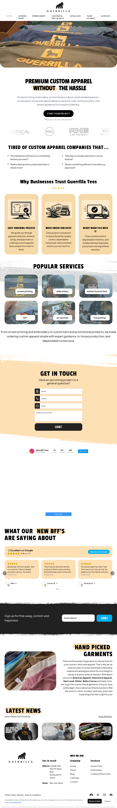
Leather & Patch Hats (58, 17)
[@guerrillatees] (31, 451)
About (73, 770)
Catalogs (75, 16)
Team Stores (91, 17)
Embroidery (39, 16)
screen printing (25, 291)
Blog (72, 774)
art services (62, 317)
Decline (107, 801)
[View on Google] (7, 583)
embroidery (62, 291)
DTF (25, 317)
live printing (100, 317)
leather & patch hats (97, 291)
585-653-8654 (56, 783)
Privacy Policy (16, 802)
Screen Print (22, 17)
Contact (106, 16)
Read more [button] (12, 574)
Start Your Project (58, 113)
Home (9, 16)
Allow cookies (94, 801)
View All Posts (105, 716)
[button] (4, 573)
